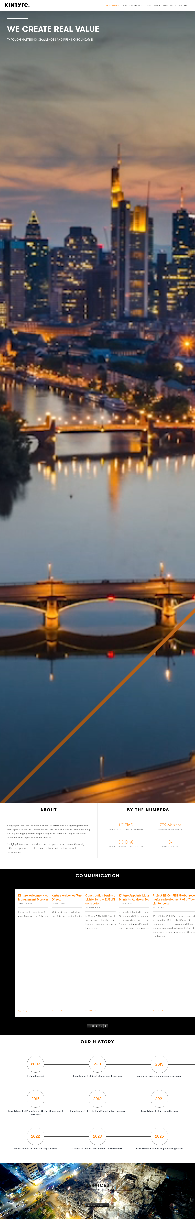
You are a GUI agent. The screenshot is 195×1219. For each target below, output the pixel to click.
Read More (22, 1011)
